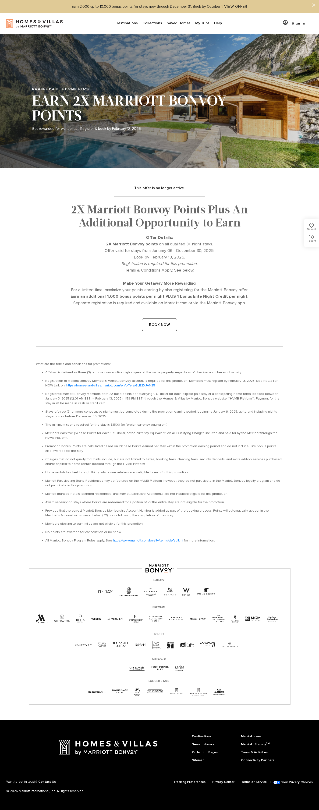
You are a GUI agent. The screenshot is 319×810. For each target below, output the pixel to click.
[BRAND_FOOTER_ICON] (198, 691)
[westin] (96, 619)
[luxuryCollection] (151, 592)
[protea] (230, 645)
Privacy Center (223, 782)
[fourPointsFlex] (160, 668)
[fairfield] (140, 645)
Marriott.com (251, 736)
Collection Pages (205, 752)
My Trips (202, 23)
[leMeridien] (114, 619)
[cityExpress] (137, 668)
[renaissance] (136, 618)
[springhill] (120, 645)
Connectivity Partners (257, 760)
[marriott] (42, 619)
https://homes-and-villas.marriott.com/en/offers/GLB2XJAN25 (110, 385)
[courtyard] (83, 645)
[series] (179, 668)
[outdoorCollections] (272, 619)
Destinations (127, 23)
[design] (198, 619)
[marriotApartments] (176, 691)
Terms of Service (254, 782)
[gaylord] (235, 618)
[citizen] (170, 645)
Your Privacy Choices (296, 782)
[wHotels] (186, 592)
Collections (152, 23)
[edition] (105, 592)
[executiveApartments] (219, 691)
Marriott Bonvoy (255, 744)
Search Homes (203, 744)
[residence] (97, 692)
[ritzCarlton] (128, 592)
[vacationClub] (218, 618)
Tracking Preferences (190, 782)
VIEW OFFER (235, 6)
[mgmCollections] (253, 619)
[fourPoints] (102, 645)
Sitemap (198, 760)
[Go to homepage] (34, 23)
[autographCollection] (156, 618)
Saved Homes (179, 23)
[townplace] (120, 692)
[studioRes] (155, 692)
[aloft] (187, 645)
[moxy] (207, 645)
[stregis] (170, 592)
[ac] (156, 645)
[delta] (80, 619)
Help (218, 23)
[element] (137, 692)
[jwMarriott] (206, 592)
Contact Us (47, 782)
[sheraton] (62, 618)
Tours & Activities (254, 752)
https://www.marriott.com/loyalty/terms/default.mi (148, 540)
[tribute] (176, 619)
